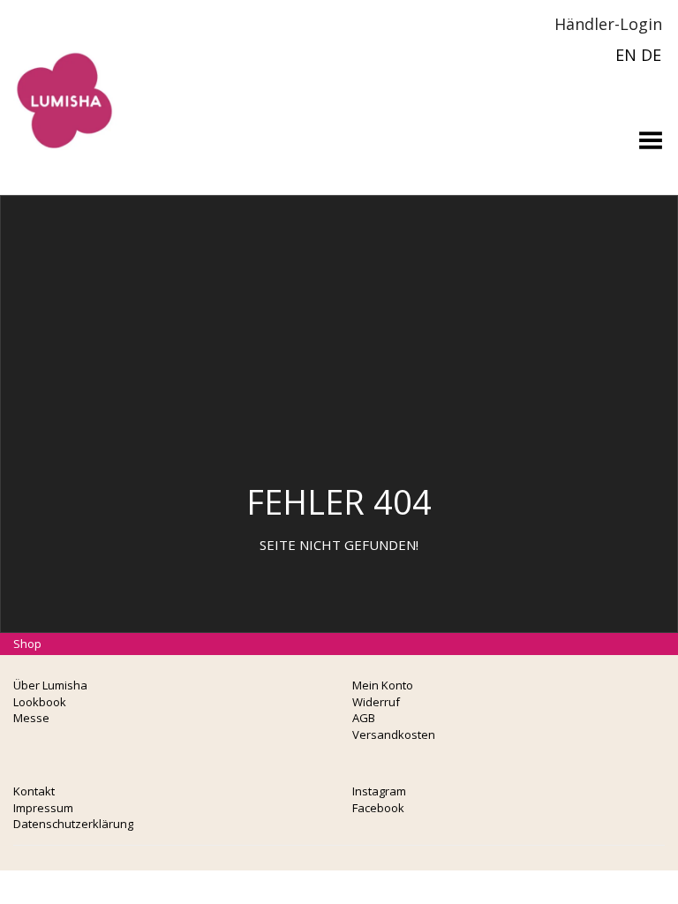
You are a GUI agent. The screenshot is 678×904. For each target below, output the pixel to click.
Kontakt (34, 791)
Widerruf (376, 702)
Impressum (43, 808)
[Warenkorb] (492, 23)
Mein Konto (382, 685)
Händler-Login (606, 23)
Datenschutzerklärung (73, 824)
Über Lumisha (50, 685)
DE (651, 54)
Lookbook (39, 702)
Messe (31, 718)
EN (626, 54)
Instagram (379, 791)
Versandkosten (393, 734)
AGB (363, 718)
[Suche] (518, 23)
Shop (27, 644)
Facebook (378, 808)
